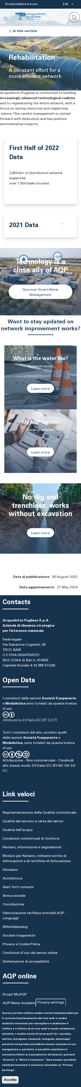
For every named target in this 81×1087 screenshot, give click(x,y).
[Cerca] (74, 17)
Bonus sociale (14, 896)
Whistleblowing (15, 927)
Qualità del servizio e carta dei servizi (33, 821)
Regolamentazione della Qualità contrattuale (39, 812)
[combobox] (66, 4)
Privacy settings (51, 1002)
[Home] (34, 17)
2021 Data (23, 226)
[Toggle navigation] (5, 18)
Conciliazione (13, 904)
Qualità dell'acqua (18, 830)
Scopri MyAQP (15, 994)
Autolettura (12, 878)
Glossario (10, 870)
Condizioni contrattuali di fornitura (31, 838)
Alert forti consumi (18, 887)
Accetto (10, 1080)
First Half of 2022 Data (34, 153)
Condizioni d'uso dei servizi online (30, 953)
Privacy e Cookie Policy (21, 944)
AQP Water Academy (20, 1003)
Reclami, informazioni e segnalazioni (32, 847)
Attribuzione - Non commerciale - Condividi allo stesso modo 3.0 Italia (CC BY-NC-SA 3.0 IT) (39, 766)
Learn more (40, 389)
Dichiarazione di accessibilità (26, 961)
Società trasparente (19, 935)
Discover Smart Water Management (41, 292)
